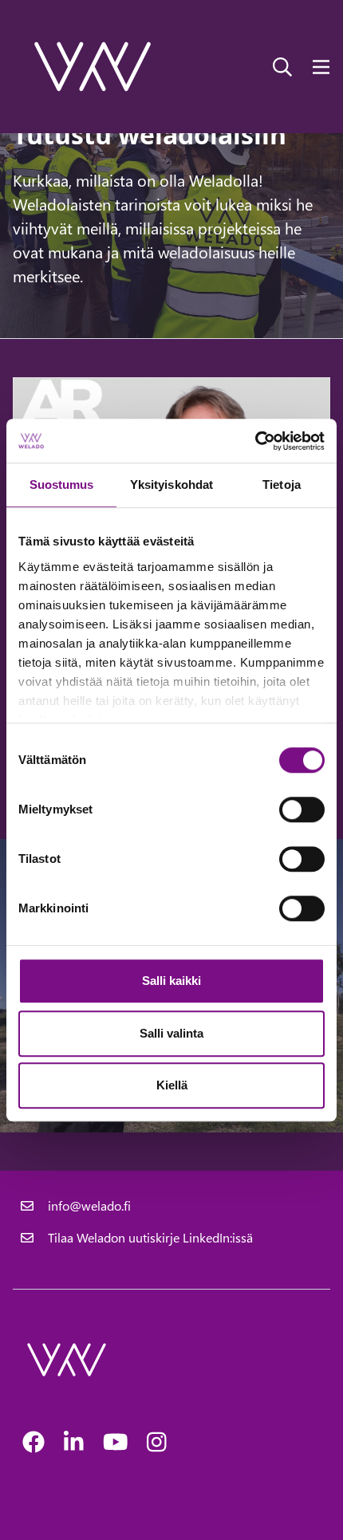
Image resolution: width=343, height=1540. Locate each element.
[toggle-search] (282, 66)
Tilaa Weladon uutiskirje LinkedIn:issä (150, 1237)
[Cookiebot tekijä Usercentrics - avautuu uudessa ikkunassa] (255, 441)
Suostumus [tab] (62, 484)
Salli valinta (171, 1033)
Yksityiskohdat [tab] (171, 484)
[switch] (302, 809)
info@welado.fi (89, 1205)
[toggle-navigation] (321, 66)
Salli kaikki (171, 980)
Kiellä (171, 1085)
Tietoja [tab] (281, 484)
